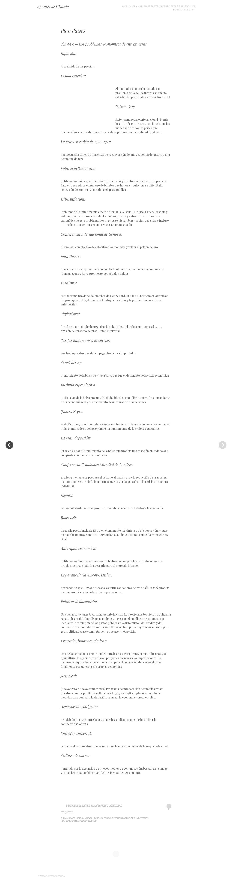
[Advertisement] (88, 105)
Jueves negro (92, 818)
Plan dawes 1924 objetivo (84, 821)
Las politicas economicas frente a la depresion (124, 818)
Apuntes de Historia (53, 6)
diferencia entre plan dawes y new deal (94, 805)
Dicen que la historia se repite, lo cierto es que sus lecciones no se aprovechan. (158, 8)
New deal (65, 821)
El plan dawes (68, 818)
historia (80, 818)
